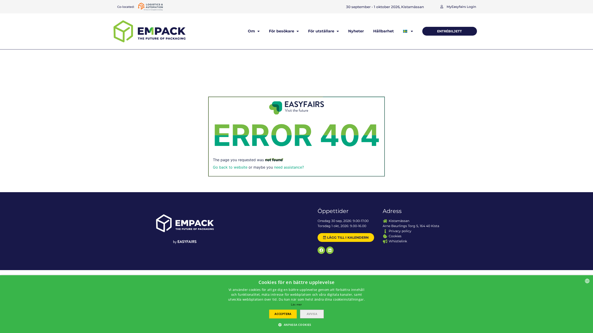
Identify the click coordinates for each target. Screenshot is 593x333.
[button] (458, 6)
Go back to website (230, 167)
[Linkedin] (330, 250)
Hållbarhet (383, 31)
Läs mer (296, 304)
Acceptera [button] (282, 314)
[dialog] (296, 304)
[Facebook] (321, 250)
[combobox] (587, 281)
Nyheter (356, 31)
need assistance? (289, 167)
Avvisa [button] (312, 314)
